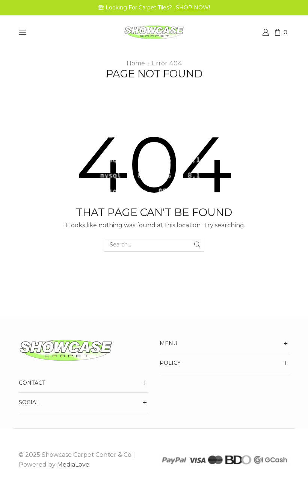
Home (136, 63)
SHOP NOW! (193, 7)
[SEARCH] (197, 245)
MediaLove (73, 464)
